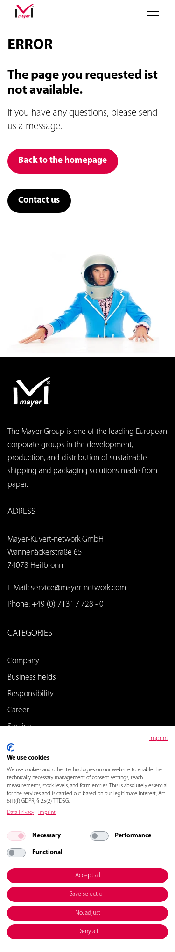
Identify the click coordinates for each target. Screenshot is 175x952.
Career (18, 710)
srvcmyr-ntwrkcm (78, 588)
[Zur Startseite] (24, 11)
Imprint (158, 738)
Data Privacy (20, 812)
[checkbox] (16, 836)
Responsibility (30, 694)
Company (23, 661)
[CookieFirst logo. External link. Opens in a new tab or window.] (10, 747)
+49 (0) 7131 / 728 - (65, 604)
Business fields (31, 677)
